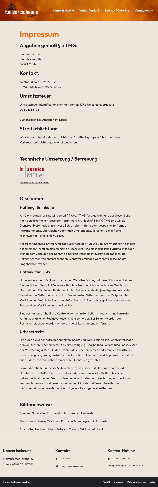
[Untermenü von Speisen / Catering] (131, 10)
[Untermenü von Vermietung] (152, 10)
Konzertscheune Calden (16, 481)
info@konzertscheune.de (46, 87)
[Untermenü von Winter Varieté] (101, 10)
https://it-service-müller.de (34, 182)
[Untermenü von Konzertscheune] (75, 10)
